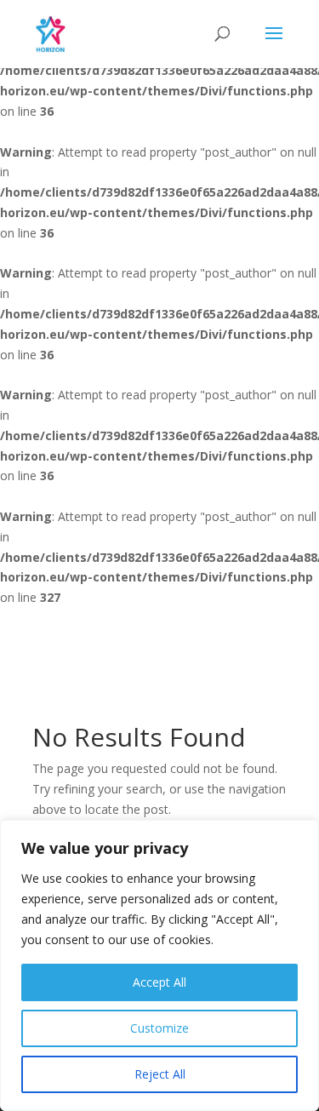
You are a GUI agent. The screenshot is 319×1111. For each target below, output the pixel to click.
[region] (159, 965)
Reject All (159, 1074)
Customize (159, 1028)
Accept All (159, 982)
